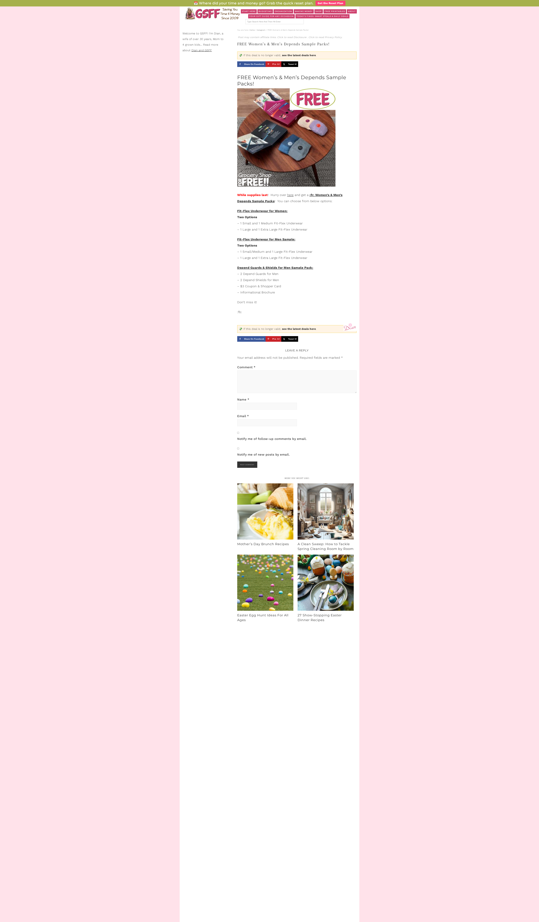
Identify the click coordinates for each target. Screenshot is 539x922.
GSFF (212, 13)
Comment (246, 367)
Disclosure (300, 37)
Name (243, 399)
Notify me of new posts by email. (263, 454)
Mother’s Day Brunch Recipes (263, 544)
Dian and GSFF (201, 50)
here (290, 195)
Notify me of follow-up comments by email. (272, 439)
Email (243, 416)
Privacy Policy (333, 37)
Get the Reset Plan (330, 3)
